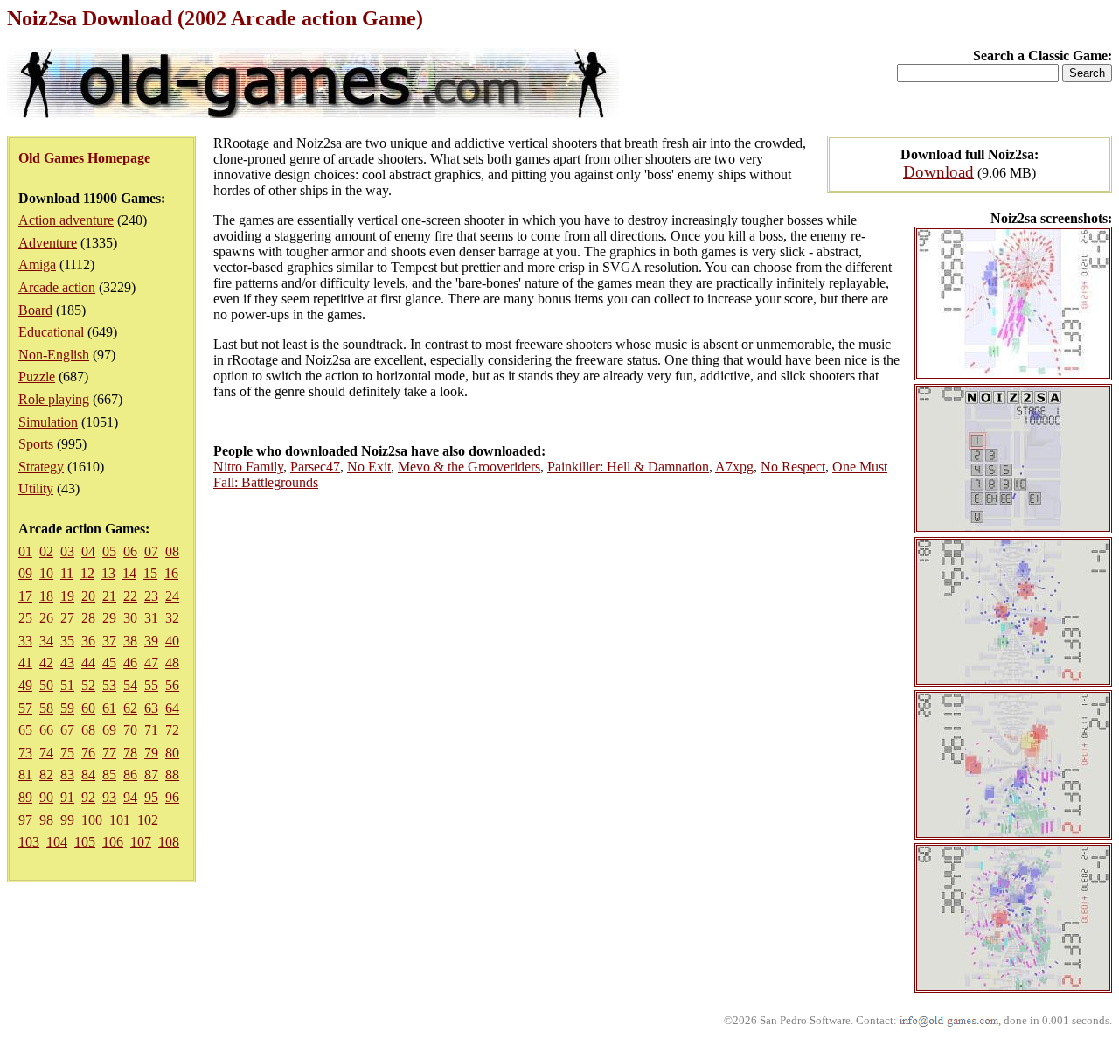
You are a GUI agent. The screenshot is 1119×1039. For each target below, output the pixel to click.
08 (172, 551)
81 (25, 774)
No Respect (793, 466)
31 (151, 617)
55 (151, 685)
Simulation (48, 422)
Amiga (37, 264)
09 (25, 573)
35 (67, 640)
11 (66, 573)
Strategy (41, 466)
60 (88, 708)
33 (25, 640)
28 (88, 617)
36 (88, 640)
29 (109, 617)
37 (109, 640)
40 (172, 640)
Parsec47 (315, 466)
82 (46, 774)
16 (171, 573)
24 (172, 596)
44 (88, 662)
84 (88, 774)
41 (25, 662)
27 (67, 617)
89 (25, 797)
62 (130, 708)
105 (84, 841)
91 (67, 797)
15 (150, 573)
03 (67, 551)
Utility (35, 488)
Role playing (53, 399)
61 (109, 708)
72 (172, 729)
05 (109, 551)
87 (151, 774)
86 (130, 774)
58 (46, 708)
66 (46, 729)
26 (46, 617)
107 (140, 841)
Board (35, 310)
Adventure (47, 242)
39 (151, 640)
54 (130, 685)
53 (109, 685)
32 (172, 617)
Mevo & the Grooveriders (469, 466)
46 (130, 662)
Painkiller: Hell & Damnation (628, 466)
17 (25, 596)
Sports (35, 443)
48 (172, 662)
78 (130, 752)
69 (109, 729)
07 (151, 551)
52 (88, 685)
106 (112, 841)
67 (67, 729)
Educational (51, 331)
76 (88, 752)
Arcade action (56, 287)
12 (87, 573)
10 (46, 573)
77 (109, 752)
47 (151, 662)
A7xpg (734, 466)
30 (130, 617)
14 (129, 573)
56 (172, 685)
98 (46, 819)
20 (88, 596)
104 (56, 841)
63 (151, 708)
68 (88, 729)
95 (151, 797)
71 (151, 729)
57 (25, 708)
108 (168, 841)
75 (67, 752)
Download (938, 172)
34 (46, 640)
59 (67, 708)
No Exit (369, 466)
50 (46, 685)
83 (67, 774)
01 (25, 551)
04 (88, 551)
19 (67, 596)
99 (67, 819)
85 (109, 774)
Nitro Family (248, 466)
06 (130, 551)
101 (119, 819)
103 (28, 841)
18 (46, 596)
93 (109, 797)
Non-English (53, 354)
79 (151, 752)
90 (46, 797)
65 (25, 729)
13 (108, 573)
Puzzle (36, 376)
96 (172, 797)
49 (25, 685)
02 (46, 551)
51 (67, 685)
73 (25, 752)
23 (151, 596)
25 (25, 617)
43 (67, 662)
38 (130, 640)
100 (91, 819)
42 (46, 662)
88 (172, 774)
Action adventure (66, 220)
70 (130, 729)
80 (172, 752)
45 (109, 662)
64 (172, 708)
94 (130, 797)
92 (88, 797)
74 (46, 752)
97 (25, 819)
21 (109, 596)
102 (147, 819)
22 (130, 596)
